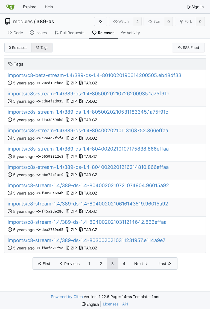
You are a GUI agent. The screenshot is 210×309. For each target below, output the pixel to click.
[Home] (10, 7)
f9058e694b (52, 193)
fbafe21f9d (52, 248)
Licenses (110, 304)
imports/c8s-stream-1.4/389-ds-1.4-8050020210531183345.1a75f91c (88, 112)
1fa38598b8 (52, 120)
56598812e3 (52, 156)
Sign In (197, 6)
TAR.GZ (90, 83)
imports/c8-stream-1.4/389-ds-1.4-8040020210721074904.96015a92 (88, 185)
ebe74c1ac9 (52, 175)
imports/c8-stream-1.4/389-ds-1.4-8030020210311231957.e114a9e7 (86, 240)
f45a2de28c (52, 211)
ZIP (74, 83)
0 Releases (18, 47)
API (125, 304)
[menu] (90, 304)
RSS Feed (191, 47)
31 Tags (42, 47)
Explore (29, 6)
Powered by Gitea (67, 296)
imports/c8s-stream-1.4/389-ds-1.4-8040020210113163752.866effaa (88, 130)
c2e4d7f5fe (52, 138)
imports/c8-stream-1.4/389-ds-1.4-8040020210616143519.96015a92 (88, 204)
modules (23, 21)
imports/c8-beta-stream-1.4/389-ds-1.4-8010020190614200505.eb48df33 (94, 75)
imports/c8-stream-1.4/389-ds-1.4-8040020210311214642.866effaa (87, 222)
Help (49, 6)
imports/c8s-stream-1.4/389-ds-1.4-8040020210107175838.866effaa (88, 149)
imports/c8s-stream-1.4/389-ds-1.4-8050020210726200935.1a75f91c (88, 93)
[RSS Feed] (100, 21)
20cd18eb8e (52, 83)
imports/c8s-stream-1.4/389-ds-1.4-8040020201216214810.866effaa (88, 167)
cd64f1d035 (52, 101)
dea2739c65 (52, 230)
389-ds (45, 21)
